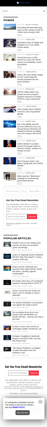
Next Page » (34, 191)
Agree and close (22, 413)
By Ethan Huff (30, 39)
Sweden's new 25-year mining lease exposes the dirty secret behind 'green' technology (26, 245)
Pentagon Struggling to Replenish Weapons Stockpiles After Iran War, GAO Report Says (26, 338)
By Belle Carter (30, 121)
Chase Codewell (27, 262)
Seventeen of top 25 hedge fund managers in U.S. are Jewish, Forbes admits (30, 45)
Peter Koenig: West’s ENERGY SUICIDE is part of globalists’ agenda (29, 111)
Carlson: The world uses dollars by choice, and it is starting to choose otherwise (26, 293)
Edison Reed (26, 343)
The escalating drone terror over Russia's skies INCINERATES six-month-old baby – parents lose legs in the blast (27, 315)
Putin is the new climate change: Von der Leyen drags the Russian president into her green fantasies (30, 78)
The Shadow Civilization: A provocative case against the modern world (27, 304)
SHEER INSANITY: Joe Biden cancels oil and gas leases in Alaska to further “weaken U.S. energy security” (29, 147)
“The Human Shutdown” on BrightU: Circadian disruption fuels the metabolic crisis (26, 350)
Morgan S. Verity (27, 286)
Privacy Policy (19, 407)
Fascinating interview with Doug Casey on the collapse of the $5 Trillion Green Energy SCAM (30, 30)
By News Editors (31, 72)
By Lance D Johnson (32, 24)
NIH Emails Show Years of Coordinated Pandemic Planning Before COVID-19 (27, 282)
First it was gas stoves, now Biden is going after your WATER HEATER (30, 163)
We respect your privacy (32, 386)
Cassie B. (24, 298)
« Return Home (12, 191)
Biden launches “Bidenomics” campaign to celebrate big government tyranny (29, 178)
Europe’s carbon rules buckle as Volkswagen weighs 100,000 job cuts (27, 328)
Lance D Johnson (27, 250)
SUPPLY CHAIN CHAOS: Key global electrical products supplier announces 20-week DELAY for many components (29, 95)
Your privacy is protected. (14, 223)
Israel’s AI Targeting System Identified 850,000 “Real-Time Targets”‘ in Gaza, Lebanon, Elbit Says (27, 257)
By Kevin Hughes (31, 106)
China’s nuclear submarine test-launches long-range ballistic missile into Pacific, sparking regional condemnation (27, 270)
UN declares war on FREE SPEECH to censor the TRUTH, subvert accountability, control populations (29, 61)
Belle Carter (25, 307)
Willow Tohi (25, 276)
